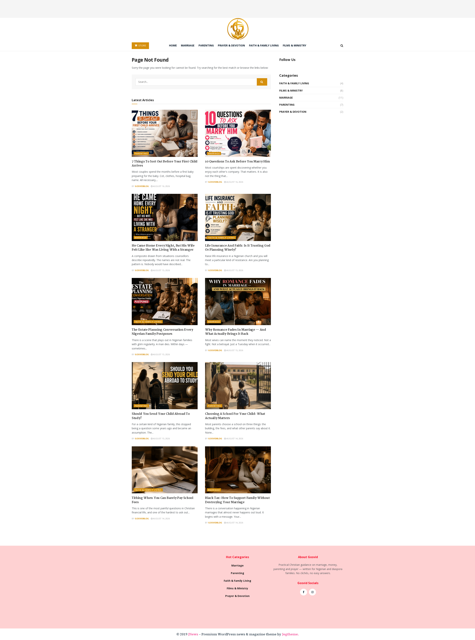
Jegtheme (290, 634)
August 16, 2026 (161, 186)
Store (142, 45)
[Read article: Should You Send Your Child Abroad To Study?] (165, 385)
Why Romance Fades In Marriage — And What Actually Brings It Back (235, 331)
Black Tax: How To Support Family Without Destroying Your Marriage (237, 500)
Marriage (187, 45)
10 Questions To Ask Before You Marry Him (237, 161)
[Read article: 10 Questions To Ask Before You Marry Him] (238, 133)
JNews (193, 634)
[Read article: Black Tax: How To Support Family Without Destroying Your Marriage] (238, 470)
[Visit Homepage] (238, 29)
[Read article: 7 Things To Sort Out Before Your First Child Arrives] (165, 133)
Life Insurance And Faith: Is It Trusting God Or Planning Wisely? (237, 247)
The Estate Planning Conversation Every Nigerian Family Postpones (162, 331)
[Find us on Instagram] (312, 592)
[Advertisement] (237, 8)
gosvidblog (142, 186)
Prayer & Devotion (231, 45)
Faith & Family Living (264, 45)
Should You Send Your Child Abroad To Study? (161, 416)
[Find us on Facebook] (303, 592)
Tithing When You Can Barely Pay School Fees (162, 500)
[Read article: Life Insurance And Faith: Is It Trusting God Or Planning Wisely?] (238, 217)
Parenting (206, 45)
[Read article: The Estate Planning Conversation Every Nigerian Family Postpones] (165, 301)
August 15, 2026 (161, 270)
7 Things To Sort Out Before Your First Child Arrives (164, 163)
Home (173, 45)
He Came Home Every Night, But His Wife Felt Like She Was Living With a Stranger (163, 247)
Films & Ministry (294, 45)
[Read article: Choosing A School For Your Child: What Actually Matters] (238, 385)
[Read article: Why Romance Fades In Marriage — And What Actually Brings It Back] (238, 301)
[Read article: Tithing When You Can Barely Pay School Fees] (165, 470)
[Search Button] (341, 45)
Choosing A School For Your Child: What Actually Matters (235, 416)
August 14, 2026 (234, 438)
